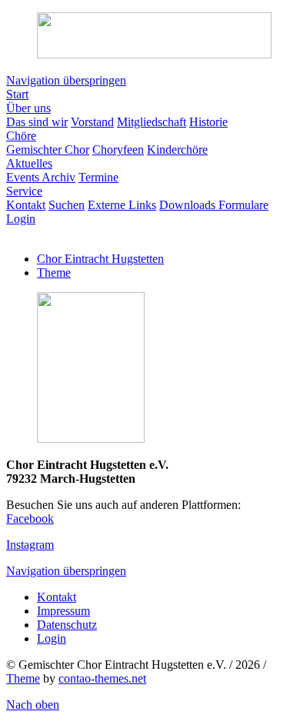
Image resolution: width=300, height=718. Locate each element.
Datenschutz (67, 624)
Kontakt (56, 596)
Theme (54, 272)
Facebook (30, 518)
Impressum (63, 610)
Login (51, 638)
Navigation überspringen (66, 80)
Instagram (30, 544)
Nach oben (32, 704)
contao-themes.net (102, 678)
